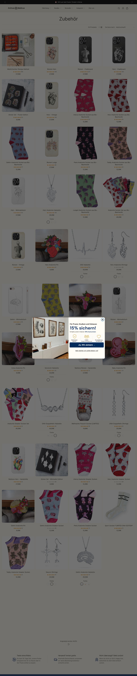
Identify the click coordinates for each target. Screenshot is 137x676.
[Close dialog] (102, 319)
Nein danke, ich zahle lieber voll (86, 351)
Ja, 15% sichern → (86, 345)
